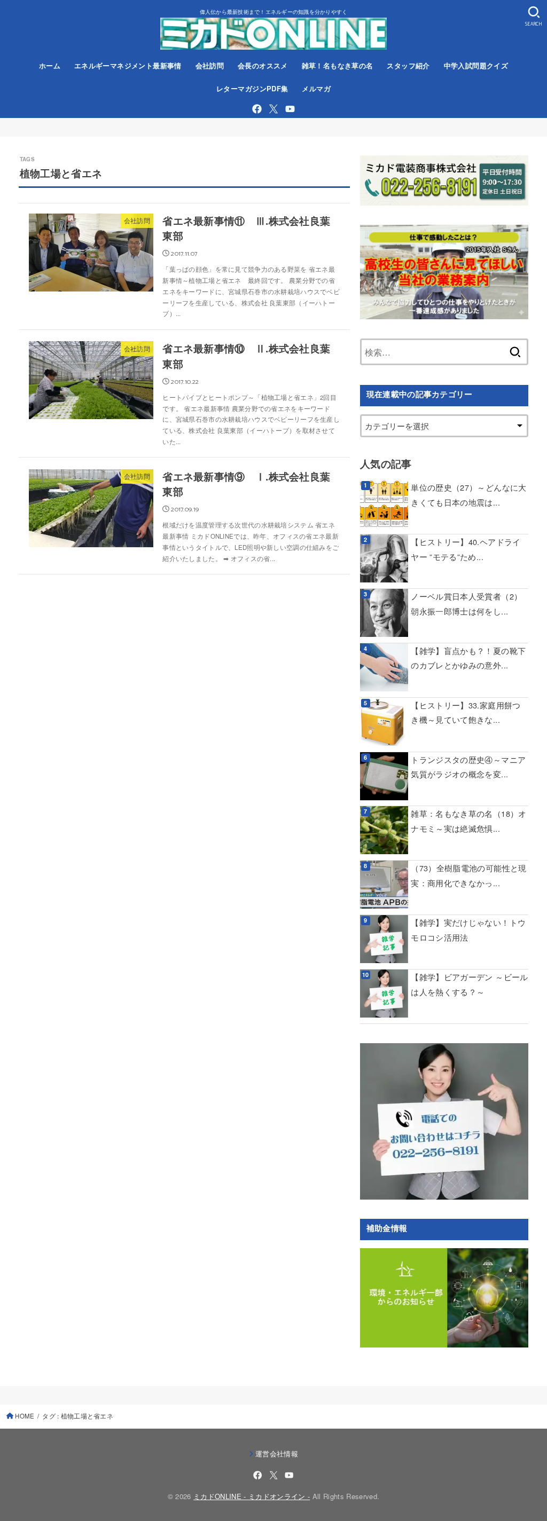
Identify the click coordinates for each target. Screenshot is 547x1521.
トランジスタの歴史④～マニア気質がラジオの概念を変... (468, 767)
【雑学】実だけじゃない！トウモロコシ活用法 (468, 930)
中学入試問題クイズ (476, 65)
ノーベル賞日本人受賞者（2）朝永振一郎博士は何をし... (466, 603)
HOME (24, 1416)
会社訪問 (210, 65)
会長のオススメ (263, 65)
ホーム (49, 65)
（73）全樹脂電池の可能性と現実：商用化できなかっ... (468, 875)
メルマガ (316, 88)
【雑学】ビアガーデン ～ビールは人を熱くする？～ (469, 984)
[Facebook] (257, 109)
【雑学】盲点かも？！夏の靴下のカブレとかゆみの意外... (468, 658)
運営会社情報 (276, 1453)
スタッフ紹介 (408, 65)
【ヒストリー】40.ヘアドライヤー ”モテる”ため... (465, 549)
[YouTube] (290, 109)
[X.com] (273, 109)
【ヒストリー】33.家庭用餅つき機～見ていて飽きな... (465, 712)
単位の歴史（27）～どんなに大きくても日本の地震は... (468, 495)
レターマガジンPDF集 (252, 88)
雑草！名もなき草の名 (337, 65)
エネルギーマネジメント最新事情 (128, 65)
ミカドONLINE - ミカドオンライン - (251, 1496)
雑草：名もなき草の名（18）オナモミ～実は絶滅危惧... (468, 821)
